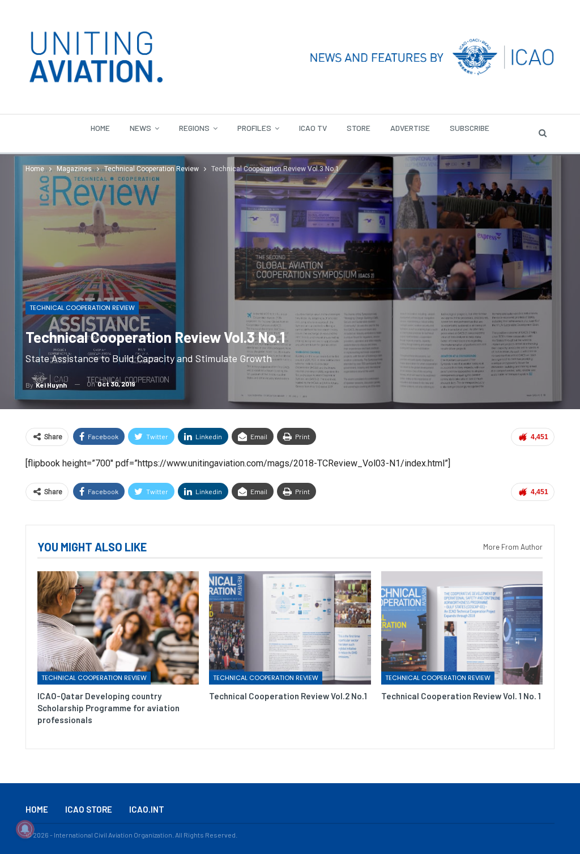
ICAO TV (313, 128)
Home (100, 128)
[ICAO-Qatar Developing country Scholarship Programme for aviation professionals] (118, 628)
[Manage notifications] (25, 829)
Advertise (410, 128)
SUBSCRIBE (469, 128)
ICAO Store (88, 809)
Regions (194, 128)
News (140, 128)
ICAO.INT (146, 809)
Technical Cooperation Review (82, 307)
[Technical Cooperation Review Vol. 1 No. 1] (462, 628)
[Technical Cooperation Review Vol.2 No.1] (289, 628)
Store (358, 128)
